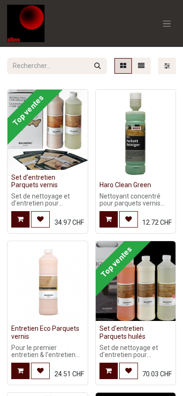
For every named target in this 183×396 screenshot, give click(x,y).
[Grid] (123, 66)
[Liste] (141, 66)
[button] (20, 219)
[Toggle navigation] (167, 23)
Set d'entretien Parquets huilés (122, 332)
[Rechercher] (97, 66)
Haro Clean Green (125, 185)
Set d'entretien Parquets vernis (34, 181)
